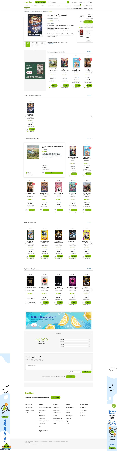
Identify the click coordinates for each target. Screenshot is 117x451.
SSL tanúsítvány (27, 442)
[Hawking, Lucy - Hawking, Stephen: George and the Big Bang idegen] (86, 235)
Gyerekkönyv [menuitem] (34, 6)
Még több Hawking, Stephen (31, 269)
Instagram (84, 410)
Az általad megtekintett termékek (33, 95)
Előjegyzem (32, 302)
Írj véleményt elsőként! (59, 20)
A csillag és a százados (88, 69)
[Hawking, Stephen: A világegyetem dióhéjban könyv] (58, 281)
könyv (53, 55)
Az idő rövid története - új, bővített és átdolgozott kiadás (72, 288)
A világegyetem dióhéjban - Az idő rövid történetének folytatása (58, 288)
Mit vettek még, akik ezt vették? (56, 52)
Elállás (67, 423)
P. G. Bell (64, 72)
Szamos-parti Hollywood (72, 194)
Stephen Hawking (30, 244)
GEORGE (52, 23)
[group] (27, 44)
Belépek (80, 2)
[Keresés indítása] (68, 2)
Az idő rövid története (30, 287)
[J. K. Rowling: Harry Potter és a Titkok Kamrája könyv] (53, 62)
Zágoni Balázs (88, 72)
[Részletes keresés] (48, 2)
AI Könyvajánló (41, 2)
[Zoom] (41, 35)
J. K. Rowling (52, 72)
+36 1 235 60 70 (28, 407)
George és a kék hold (72, 241)
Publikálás (86, 371)
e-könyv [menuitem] (42, 6)
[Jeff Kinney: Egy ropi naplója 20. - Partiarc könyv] (58, 187)
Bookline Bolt (28, 412)
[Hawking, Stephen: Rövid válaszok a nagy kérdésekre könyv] (44, 281)
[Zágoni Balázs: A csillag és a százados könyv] (87, 62)
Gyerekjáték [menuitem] (77, 5)
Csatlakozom (55, 397)
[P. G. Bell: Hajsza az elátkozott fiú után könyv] (64, 62)
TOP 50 (54, 423)
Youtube (83, 415)
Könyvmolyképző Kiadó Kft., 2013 (53, 18)
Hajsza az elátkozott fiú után (64, 69)
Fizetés (67, 410)
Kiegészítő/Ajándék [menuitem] (87, 6)
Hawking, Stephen (30, 118)
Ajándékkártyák (56, 410)
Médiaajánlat (42, 418)
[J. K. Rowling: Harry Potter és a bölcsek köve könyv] (44, 187)
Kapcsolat (68, 418)
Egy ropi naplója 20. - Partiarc (58, 194)
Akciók (85, 8)
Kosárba (89, 22)
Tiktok (83, 412)
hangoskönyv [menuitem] (51, 6)
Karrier (40, 412)
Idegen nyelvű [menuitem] (68, 6)
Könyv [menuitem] (26, 6)
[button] (45, 44)
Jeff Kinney (58, 196)
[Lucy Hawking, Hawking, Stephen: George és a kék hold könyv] (72, 235)
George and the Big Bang (86, 241)
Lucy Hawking (30, 117)
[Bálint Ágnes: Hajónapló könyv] (76, 62)
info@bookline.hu (29, 410)
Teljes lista (89, 51)
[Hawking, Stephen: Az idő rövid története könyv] (30, 281)
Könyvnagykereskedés (44, 421)
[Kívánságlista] (84, 2)
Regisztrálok (74, 2)
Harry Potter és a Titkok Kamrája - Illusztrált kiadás (53, 69)
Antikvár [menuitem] (59, 6)
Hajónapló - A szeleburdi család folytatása (76, 69)
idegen (86, 228)
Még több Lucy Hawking (30, 222)
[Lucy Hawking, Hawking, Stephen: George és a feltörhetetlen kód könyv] (58, 235)
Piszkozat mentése (74, 371)
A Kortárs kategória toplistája (31, 138)
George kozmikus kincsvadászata (44, 241)
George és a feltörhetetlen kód (58, 241)
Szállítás (68, 412)
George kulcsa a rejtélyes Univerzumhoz (30, 241)
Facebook (84, 407)
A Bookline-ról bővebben (45, 407)
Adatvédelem (42, 423)
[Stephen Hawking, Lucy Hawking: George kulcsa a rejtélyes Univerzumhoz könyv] (30, 235)
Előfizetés (90, 8)
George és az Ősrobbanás (30, 115)
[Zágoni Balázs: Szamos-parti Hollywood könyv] (72, 187)
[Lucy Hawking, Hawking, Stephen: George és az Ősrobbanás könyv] (35, 25)
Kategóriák (27, 8)
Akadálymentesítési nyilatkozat (43, 430)
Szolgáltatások (69, 407)
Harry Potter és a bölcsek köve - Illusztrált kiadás (87, 194)
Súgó (67, 421)
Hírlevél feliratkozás (57, 418)
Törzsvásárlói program (77, 8)
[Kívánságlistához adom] (81, 21)
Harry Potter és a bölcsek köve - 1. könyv (44, 194)
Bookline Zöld (42, 410)
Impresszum (42, 415)
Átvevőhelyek (69, 415)
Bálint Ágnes (76, 72)
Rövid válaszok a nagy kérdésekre (44, 288)
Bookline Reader (56, 412)
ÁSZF (40, 426)
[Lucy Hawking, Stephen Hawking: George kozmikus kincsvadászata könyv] (44, 235)
